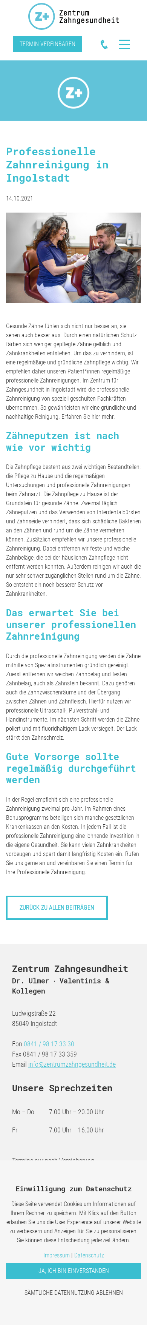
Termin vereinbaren (47, 44)
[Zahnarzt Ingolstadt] (73, 16)
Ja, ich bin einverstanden (73, 1270)
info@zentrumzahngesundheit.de (72, 1064)
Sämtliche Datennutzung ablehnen (73, 1292)
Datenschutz (89, 1255)
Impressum (56, 1255)
